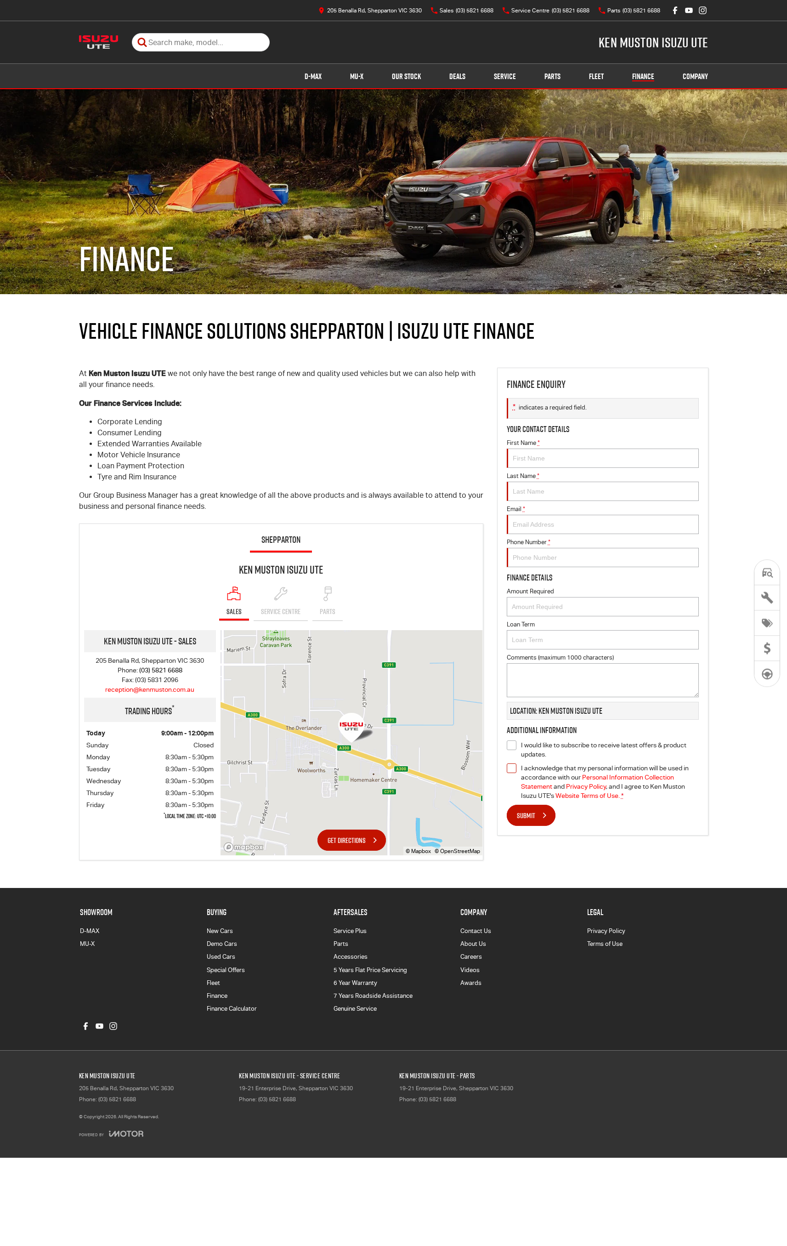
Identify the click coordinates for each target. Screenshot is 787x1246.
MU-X (356, 76)
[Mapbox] (245, 847)
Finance (643, 76)
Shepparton (280, 539)
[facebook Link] (675, 10)
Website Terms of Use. (587, 795)
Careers (471, 956)
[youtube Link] (689, 10)
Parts (552, 76)
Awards (470, 982)
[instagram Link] (702, 10)
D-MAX (313, 76)
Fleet (596, 76)
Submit (526, 815)
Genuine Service (355, 1008)
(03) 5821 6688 (160, 670)
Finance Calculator (232, 1008)
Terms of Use (605, 943)
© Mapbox (418, 851)
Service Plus (350, 930)
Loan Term (521, 624)
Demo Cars (222, 943)
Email (516, 509)
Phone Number (528, 542)
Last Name (523, 475)
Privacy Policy (586, 786)
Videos (470, 970)
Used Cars (221, 956)
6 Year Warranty (355, 982)
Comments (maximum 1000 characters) (560, 657)
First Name (523, 442)
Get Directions (347, 840)
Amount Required (530, 591)
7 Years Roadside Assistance (373, 995)
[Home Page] (98, 42)
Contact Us (475, 930)
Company (695, 76)
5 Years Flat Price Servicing (370, 970)
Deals (457, 76)
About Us (473, 943)
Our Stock (406, 76)
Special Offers (226, 970)
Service (505, 76)
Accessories (351, 956)
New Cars (220, 930)
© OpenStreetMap (457, 851)
